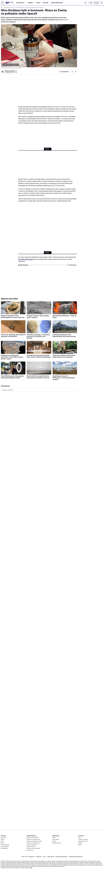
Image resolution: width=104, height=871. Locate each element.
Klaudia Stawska (10, 71)
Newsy (53, 837)
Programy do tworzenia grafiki (33, 848)
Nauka (38, 2)
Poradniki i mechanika (83, 839)
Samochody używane (83, 841)
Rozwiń (47, 149)
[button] (90, 3)
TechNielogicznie (4, 848)
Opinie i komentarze (57, 2)
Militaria (45, 2)
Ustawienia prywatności (75, 856)
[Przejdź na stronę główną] (2, 4)
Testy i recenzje (55, 839)
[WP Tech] (11, 2)
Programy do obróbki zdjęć (32, 837)
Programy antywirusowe (31, 844)
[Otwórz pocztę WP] (85, 2)
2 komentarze (65, 71)
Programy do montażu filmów (33, 843)
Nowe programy (30, 850)
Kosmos (30, 2)
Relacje (79, 844)
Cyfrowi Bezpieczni (5, 846)
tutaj (31, 867)
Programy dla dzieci (30, 846)
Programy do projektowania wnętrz (34, 841)
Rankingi (54, 841)
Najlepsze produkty (56, 843)
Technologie (20, 2)
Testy (79, 837)
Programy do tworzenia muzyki (33, 839)
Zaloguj (96, 2)
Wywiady (80, 843)
